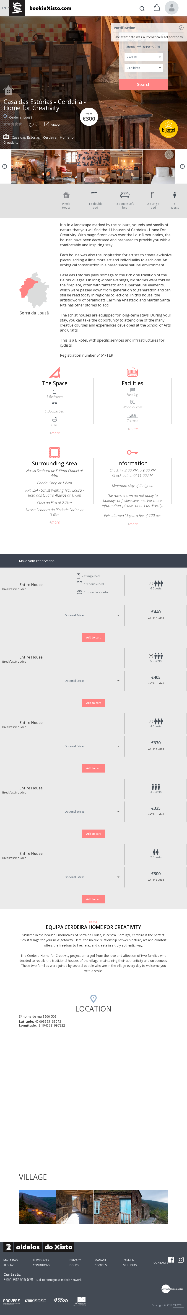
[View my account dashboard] (171, 7)
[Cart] (157, 7)
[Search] (142, 9)
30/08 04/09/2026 (143, 46)
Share (55, 125)
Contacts (160, 1263)
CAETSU (178, 1305)
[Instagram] (181, 1260)
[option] (93, 82)
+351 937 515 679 (18, 1279)
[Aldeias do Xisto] (39, 8)
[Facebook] (171, 1260)
